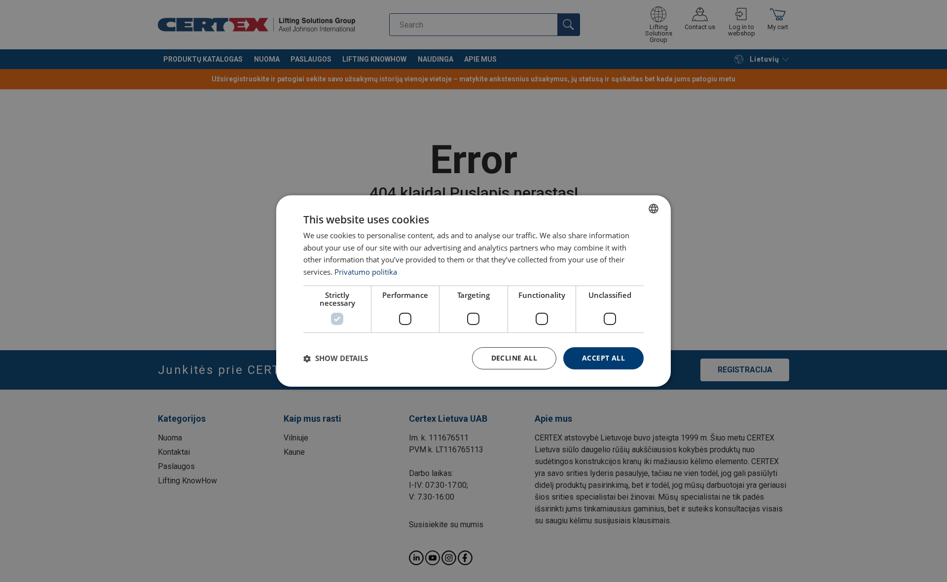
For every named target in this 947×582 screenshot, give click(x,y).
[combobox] (653, 209)
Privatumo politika (365, 272)
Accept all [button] (603, 358)
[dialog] (473, 291)
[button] (335, 358)
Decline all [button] (514, 358)
